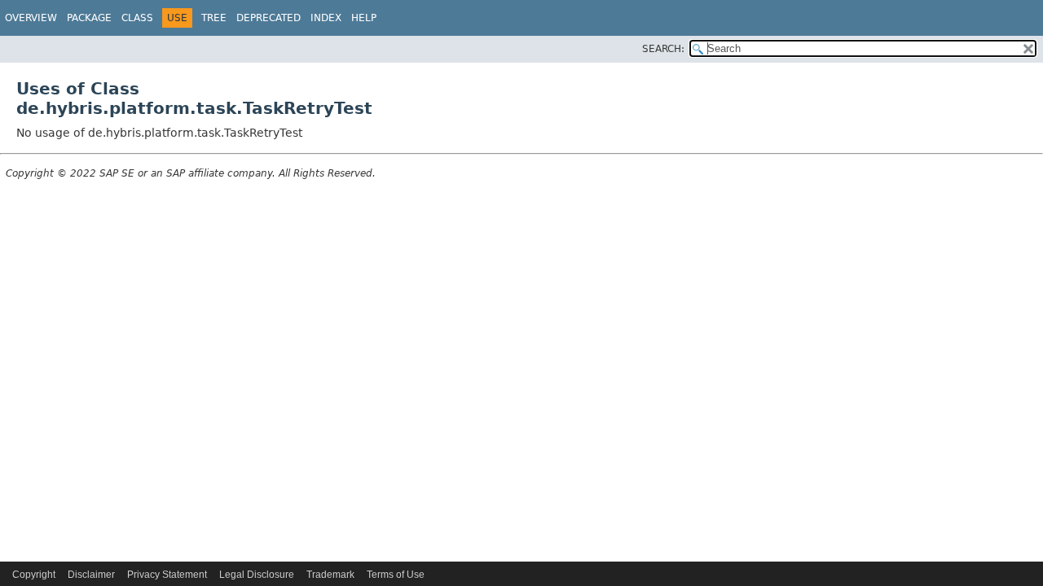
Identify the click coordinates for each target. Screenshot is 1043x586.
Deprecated (268, 18)
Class (137, 18)
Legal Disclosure (256, 574)
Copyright (33, 574)
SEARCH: (663, 49)
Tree (214, 18)
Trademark (330, 574)
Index (325, 18)
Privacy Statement (167, 574)
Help (363, 18)
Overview (31, 18)
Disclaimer (91, 574)
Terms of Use (396, 574)
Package (89, 18)
